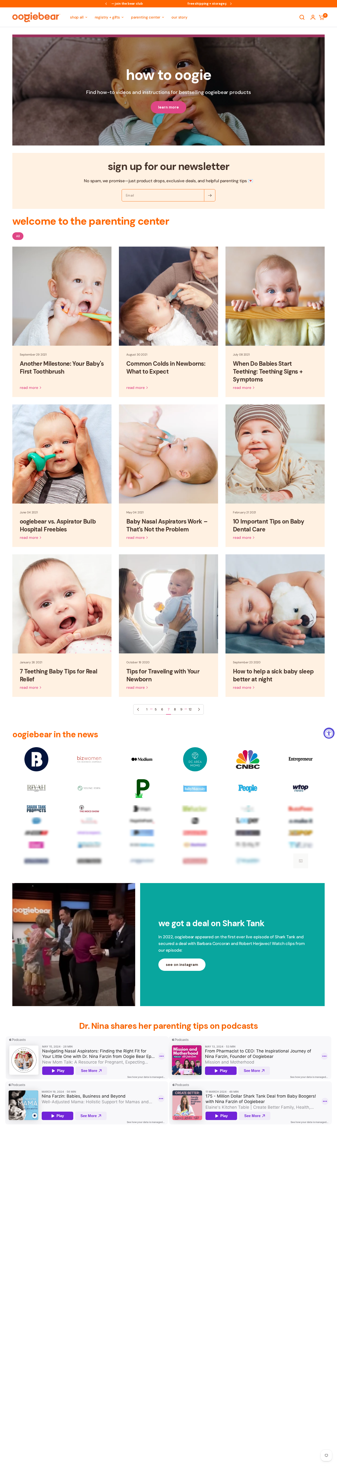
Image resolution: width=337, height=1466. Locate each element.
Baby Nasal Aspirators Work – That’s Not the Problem (166, 525)
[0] (320, 17)
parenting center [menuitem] (145, 17)
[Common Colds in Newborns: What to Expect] (168, 296)
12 (190, 709)
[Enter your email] (209, 195)
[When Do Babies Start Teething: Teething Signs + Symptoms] (275, 296)
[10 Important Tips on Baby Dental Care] (275, 454)
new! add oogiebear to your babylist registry (168, 3)
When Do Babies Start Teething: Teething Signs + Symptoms (267, 371)
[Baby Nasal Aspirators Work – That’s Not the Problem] (168, 454)
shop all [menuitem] (77, 17)
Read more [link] (29, 388)
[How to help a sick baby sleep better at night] (275, 603)
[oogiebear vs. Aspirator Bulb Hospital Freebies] (62, 454)
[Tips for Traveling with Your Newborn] (168, 603)
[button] (182, 965)
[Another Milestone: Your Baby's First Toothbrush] (62, 296)
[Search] (302, 17)
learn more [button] (168, 107)
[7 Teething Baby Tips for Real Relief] (62, 603)
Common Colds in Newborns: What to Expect (165, 367)
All (18, 236)
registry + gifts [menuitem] (107, 17)
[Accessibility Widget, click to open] (329, 733)
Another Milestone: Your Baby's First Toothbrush (62, 367)
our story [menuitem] (179, 17)
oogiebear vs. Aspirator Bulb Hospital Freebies (58, 525)
